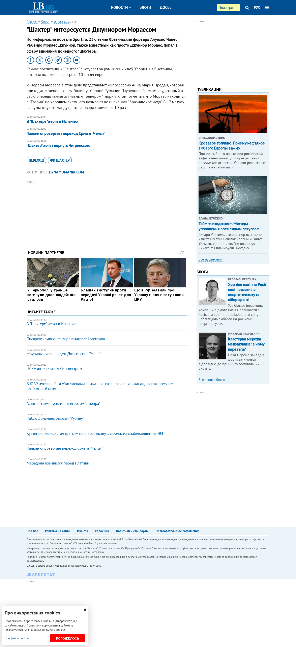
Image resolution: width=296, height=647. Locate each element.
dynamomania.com (66, 172)
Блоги (145, 7)
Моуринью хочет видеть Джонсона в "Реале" (64, 353)
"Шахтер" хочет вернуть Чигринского (58, 145)
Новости (119, 7)
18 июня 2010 (61, 21)
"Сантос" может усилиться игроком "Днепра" (63, 403)
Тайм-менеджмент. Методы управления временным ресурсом (229, 226)
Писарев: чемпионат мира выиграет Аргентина (66, 338)
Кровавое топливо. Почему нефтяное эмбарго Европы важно (232, 145)
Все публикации (211, 259)
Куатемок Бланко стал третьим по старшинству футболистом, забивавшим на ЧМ (95, 433)
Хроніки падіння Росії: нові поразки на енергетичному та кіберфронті (247, 292)
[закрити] (85, 609)
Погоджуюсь (67, 638)
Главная (32, 21)
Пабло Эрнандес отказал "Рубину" (55, 418)
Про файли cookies (17, 638)
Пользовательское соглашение (177, 531)
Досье (166, 7)
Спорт (45, 21)
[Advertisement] (107, 212)
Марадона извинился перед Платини (58, 463)
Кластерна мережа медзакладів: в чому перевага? (246, 344)
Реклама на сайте (57, 531)
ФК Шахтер (60, 160)
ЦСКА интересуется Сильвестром (54, 368)
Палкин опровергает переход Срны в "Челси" (66, 133)
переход (36, 160)
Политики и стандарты (132, 531)
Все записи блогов (212, 379)
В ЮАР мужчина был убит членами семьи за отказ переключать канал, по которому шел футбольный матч (101, 386)
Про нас (32, 531)
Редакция (102, 531)
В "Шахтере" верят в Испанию (52, 121)
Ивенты (82, 531)
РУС (257, 7)
